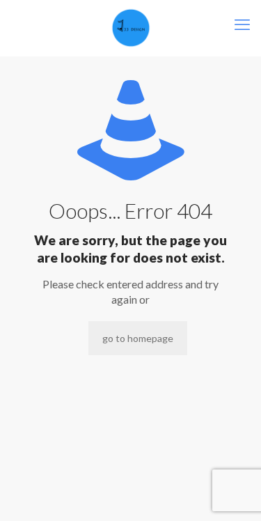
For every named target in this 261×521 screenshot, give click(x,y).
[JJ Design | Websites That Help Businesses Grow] (130, 28)
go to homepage (137, 338)
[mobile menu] (242, 24)
